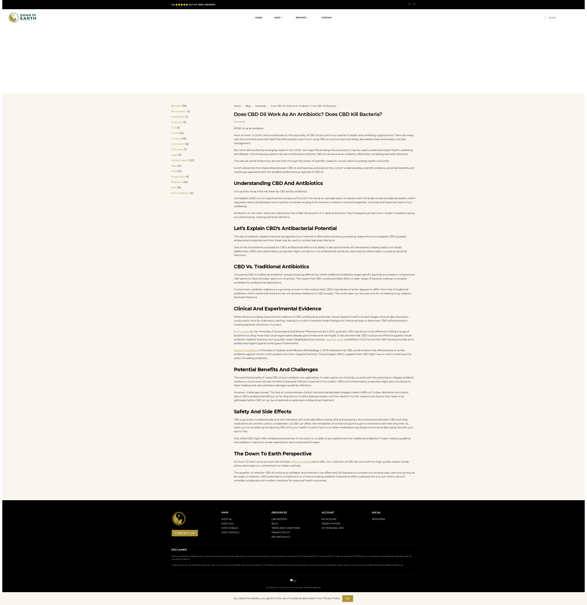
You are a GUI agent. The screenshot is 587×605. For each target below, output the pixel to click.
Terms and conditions (285, 528)
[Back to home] (22, 17)
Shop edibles (229, 528)
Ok (347, 598)
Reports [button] (301, 17)
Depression (178, 116)
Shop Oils (227, 523)
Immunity (177, 149)
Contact (326, 17)
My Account (329, 519)
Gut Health (178, 144)
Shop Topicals (230, 532)
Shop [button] (277, 17)
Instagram (378, 519)
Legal (174, 154)
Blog (274, 523)
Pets (174, 171)
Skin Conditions (180, 193)
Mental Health (180, 160)
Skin (173, 187)
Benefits (176, 105)
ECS (173, 127)
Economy (177, 122)
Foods (175, 133)
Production (178, 176)
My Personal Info (333, 528)
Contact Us (185, 533)
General (176, 138)
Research (177, 182)
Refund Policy (280, 537)
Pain (174, 165)
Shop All (227, 519)
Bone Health (179, 111)
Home (258, 17)
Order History (331, 523)
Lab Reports (279, 519)
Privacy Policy (280, 532)
